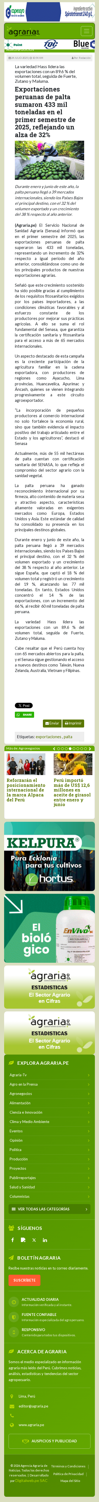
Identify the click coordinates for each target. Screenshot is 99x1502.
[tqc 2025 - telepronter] (39, 43)
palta (68, 736)
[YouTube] (23, 1240)
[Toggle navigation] (86, 31)
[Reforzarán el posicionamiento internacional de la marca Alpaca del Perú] (26, 764)
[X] (34, 1240)
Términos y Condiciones (68, 1466)
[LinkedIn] (45, 1240)
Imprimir (75, 723)
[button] (59, 749)
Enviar (54, 723)
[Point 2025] (49, 928)
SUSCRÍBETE (24, 1280)
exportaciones (48, 736)
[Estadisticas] (49, 987)
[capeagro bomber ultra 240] (49, 11)
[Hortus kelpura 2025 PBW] (49, 856)
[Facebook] (13, 1240)
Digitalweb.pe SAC (31, 1480)
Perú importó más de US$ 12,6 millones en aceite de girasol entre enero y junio (72, 792)
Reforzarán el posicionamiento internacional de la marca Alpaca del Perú (26, 790)
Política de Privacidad (68, 1474)
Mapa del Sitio (70, 1480)
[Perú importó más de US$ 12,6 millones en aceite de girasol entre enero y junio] (73, 764)
